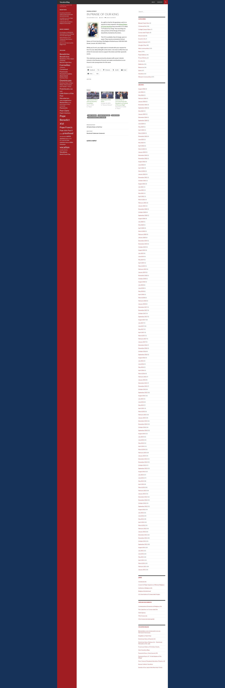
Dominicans (65, 80)
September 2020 (142, 215)
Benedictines (64, 57)
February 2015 (142, 414)
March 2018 (141, 297)
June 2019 (141, 256)
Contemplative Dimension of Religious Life (150, 606)
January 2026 (142, 101)
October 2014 (142, 427)
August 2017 (141, 319)
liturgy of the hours (104, 115)
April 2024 (141, 130)
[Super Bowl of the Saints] (107, 95)
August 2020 (141, 218)
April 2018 (141, 294)
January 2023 (142, 152)
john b (61, 43)
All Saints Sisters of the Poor (94, 126)
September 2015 (142, 392)
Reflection (141, 64)
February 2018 (142, 301)
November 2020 (142, 209)
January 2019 (142, 272)
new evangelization (65, 100)
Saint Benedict (63, 136)
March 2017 (141, 335)
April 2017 (141, 332)
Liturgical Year (142, 45)
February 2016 (142, 376)
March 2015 (141, 411)
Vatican (67, 142)
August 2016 (141, 357)
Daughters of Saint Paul (144, 636)
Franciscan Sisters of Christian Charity (148, 647)
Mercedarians (64, 98)
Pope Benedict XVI (65, 119)
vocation (64, 147)
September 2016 (142, 354)
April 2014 (141, 446)
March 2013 (141, 487)
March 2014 (141, 449)
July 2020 (141, 221)
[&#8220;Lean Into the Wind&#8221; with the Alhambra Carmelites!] (93, 95)
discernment (64, 76)
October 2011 (142, 541)
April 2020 (141, 228)
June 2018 (141, 288)
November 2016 (142, 348)
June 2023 (141, 139)
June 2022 (141, 165)
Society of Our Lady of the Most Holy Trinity (150, 667)
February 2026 (142, 98)
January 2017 (142, 342)
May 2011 (141, 557)
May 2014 (141, 443)
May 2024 (141, 127)
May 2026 (141, 95)
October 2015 (142, 389)
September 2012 (142, 506)
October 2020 (142, 212)
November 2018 (142, 275)
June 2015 (141, 402)
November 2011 (142, 538)
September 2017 (142, 316)
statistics (62, 142)
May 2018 (141, 291)
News (139, 51)
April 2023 (141, 146)
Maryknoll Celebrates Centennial (96, 132)
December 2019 (142, 240)
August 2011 (141, 547)
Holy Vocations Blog (143, 650)
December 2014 (142, 421)
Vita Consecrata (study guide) (146, 619)
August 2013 (141, 471)
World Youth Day (65, 154)
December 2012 (142, 497)
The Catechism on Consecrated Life (148, 609)
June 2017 (141, 326)
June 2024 (141, 123)
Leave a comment (111, 17)
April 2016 (141, 370)
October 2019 (142, 247)
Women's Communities (144, 77)
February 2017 (142, 338)
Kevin (101, 17)
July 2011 (141, 550)
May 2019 (141, 259)
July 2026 (141, 92)
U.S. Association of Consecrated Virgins (149, 594)
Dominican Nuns (64, 78)
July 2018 (141, 285)
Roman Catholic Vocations (145, 664)
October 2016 (142, 351)
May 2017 (141, 329)
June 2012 (141, 516)
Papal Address (142, 54)
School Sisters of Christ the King (96, 117)
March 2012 (141, 525)
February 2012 (142, 528)
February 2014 (142, 452)
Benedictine (65, 54)
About (153, 2)
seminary (62, 138)
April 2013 (141, 484)
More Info (160, 2)
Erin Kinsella (62, 32)
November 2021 (142, 177)
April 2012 (141, 522)
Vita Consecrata (142, 616)
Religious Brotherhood (144, 591)
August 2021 (141, 183)
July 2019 (141, 253)
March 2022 (141, 171)
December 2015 (142, 383)
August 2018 (141, 282)
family (64, 86)
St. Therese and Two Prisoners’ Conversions (66, 39)
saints (69, 136)
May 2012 (141, 519)
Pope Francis (66, 127)
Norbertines (64, 102)
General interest (92, 11)
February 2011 (142, 566)
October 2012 (142, 503)
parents (69, 102)
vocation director (64, 150)
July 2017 (141, 323)
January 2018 (142, 304)
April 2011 (141, 560)
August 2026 (141, 89)
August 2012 (141, 509)
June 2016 (141, 364)
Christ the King (92, 115)
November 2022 (142, 158)
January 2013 (142, 493)
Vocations (141, 73)
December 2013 (142, 459)
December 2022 (142, 155)
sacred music (115, 115)
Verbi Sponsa (141, 612)
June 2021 (141, 190)
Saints (140, 70)
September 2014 (142, 430)
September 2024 (142, 120)
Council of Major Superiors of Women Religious (151, 585)
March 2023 (141, 149)
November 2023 (142, 136)
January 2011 (142, 569)
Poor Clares (64, 110)
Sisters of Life (68, 138)
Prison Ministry (142, 58)
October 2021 (142, 180)
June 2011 (141, 554)
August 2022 (141, 161)
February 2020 (142, 234)
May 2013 (141, 481)
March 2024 (141, 133)
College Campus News (144, 29)
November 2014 (142, 424)
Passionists (64, 108)
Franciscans (64, 89)
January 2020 (142, 237)
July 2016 (141, 361)
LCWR (71, 89)
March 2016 (141, 373)
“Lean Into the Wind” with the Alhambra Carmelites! (92, 101)
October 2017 (142, 313)
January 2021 (142, 206)
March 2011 (141, 563)
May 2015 (141, 405)
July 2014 (141, 437)
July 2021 (141, 187)
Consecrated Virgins (144, 32)
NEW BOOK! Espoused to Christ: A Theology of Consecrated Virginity (67, 34)
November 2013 (142, 462)
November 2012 (142, 500)
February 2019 (142, 269)
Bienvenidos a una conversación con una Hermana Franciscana (149, 631)
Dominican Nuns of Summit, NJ (146, 639)
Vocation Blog (65, 2)
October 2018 (142, 278)
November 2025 (142, 104)
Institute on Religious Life (145, 588)
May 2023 (141, 142)
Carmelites (65, 65)
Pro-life (140, 61)
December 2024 (142, 117)
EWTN (61, 86)
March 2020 (141, 231)
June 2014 (141, 440)
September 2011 (142, 544)
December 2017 (142, 307)
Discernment (141, 35)
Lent (61, 91)
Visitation (62, 144)
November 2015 (142, 386)
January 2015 (142, 418)
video (71, 142)
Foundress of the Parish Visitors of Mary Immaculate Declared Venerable (66, 14)
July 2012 (141, 512)
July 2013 (141, 474)
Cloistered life (142, 26)
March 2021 (141, 199)
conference (62, 67)
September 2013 (142, 468)
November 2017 (142, 310)
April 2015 (141, 408)
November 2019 (142, 244)
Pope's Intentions (65, 113)
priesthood (68, 133)
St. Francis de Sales (64, 140)
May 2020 (141, 225)
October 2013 (142, 465)
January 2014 (142, 455)
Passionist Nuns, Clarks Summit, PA (148, 653)
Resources (141, 67)
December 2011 (142, 535)
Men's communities (143, 48)
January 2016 (142, 380)
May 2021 (141, 193)
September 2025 (142, 108)
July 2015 (141, 399)
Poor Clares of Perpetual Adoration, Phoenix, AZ (151, 661)
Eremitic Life (141, 39)
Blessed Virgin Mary (143, 23)
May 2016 (141, 367)
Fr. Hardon (68, 86)
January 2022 (142, 174)
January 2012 (142, 531)
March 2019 (141, 266)
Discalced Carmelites (66, 74)
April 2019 (141, 263)
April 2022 (141, 168)
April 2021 (141, 196)
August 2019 (141, 250)
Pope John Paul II (66, 130)
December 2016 (142, 345)
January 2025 (142, 114)
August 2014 (141, 433)
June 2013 (141, 478)
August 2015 (141, 395)
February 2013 (142, 490)
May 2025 (141, 111)
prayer (61, 133)
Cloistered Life (142, 581)
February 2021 (142, 202)
